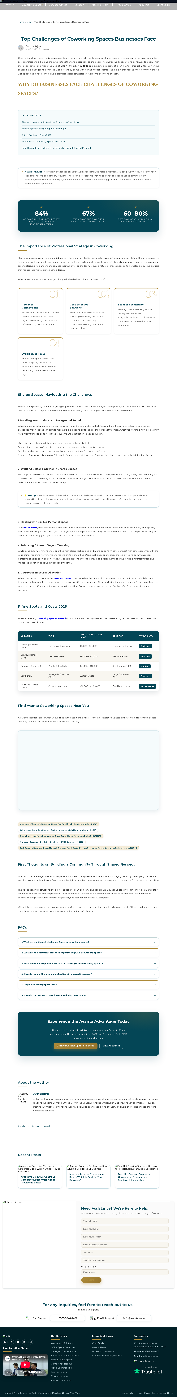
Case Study (98, 1343)
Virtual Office (123, 5)
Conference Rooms (61, 1363)
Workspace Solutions (62, 1343)
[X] (11, 1342)
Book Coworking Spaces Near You (76, 1046)
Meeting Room (100, 5)
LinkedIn (47, 1126)
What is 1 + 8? (88, 1266)
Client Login (163, 5)
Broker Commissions (103, 1351)
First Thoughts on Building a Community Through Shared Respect (56, 148)
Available (145, 646)
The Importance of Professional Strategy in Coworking (50, 122)
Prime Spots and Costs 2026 (36, 135)
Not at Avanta (147, 686)
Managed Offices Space (63, 1351)
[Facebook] (5, 1342)
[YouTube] (17, 1342)
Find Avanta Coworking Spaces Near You (43, 141)
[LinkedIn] (24, 1342)
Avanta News (99, 1347)
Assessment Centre (61, 1380)
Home (21, 22)
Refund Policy (127, 1393)
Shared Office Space (62, 1359)
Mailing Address (59, 1376)
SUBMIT (91, 1280)
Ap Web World (73, 1393)
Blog (29, 22)
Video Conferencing (61, 1367)
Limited (144, 666)
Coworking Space (31, 5)
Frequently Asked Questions (107, 1355)
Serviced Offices (58, 5)
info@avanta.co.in (134, 1318)
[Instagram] (30, 1342)
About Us (144, 5)
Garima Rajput (34, 46)
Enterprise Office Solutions (65, 1355)
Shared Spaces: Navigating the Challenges (44, 128)
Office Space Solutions (63, 1347)
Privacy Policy (143, 1393)
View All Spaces (111, 1046)
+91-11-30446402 (67, 1318)
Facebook (23, 1126)
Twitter (36, 1126)
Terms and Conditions (162, 1393)
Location (79, 5)
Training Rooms (59, 1372)
